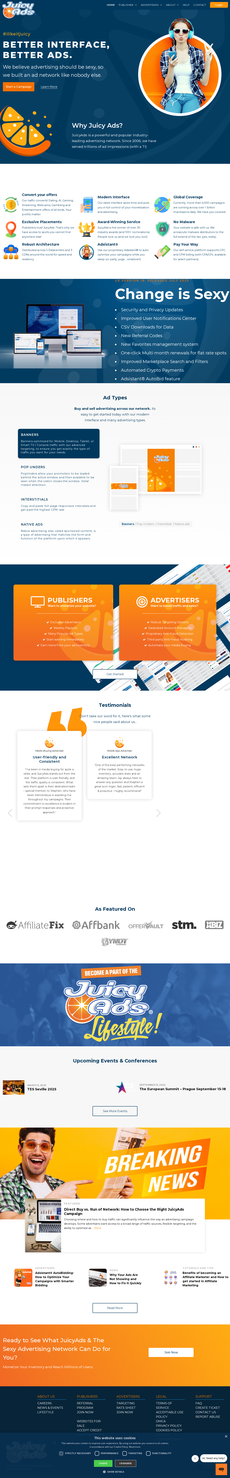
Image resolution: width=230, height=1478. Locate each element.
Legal (161, 1397)
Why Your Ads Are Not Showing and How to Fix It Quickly (125, 1279)
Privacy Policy (169, 1425)
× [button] (226, 1436)
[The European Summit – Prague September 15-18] (126, 1087)
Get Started (115, 674)
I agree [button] (103, 1463)
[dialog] (115, 1455)
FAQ (199, 1403)
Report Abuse (208, 1416)
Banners (57, 443)
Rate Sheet (126, 1407)
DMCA (161, 1421)
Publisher (126, 4)
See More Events (115, 1111)
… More (96, 1228)
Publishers (87, 1397)
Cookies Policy (169, 1430)
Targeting (125, 1403)
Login (219, 4)
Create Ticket (208, 1407)
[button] (115, 1472)
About (171, 4)
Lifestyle (45, 1412)
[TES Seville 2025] (13, 1087)
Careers (44, 1403)
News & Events (50, 1407)
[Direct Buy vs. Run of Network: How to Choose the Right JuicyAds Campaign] (43, 1226)
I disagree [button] (125, 1463)
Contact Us (206, 1412)
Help (186, 4)
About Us (46, 1397)
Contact (199, 4)
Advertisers (150, 4)
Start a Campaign (18, 86)
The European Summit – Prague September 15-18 (182, 1089)
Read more (135, 1446)
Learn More (49, 86)
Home (111, 4)
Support (204, 1397)
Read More (115, 1308)
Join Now (171, 1352)
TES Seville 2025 (41, 1089)
